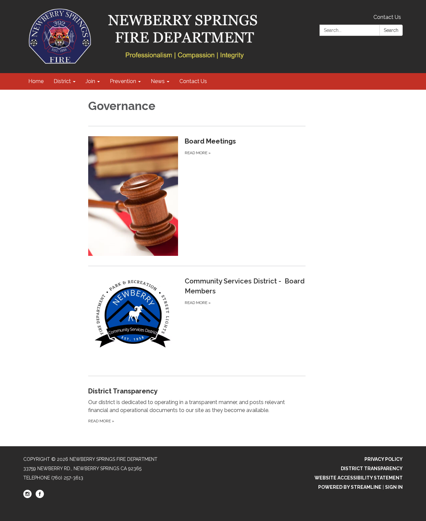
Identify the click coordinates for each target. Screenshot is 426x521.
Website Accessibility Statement (359, 477)
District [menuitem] (62, 81)
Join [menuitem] (90, 81)
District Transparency (372, 468)
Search (391, 30)
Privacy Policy (383, 459)
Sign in (394, 487)
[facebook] (40, 496)
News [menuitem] (158, 81)
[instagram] (27, 496)
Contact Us (387, 17)
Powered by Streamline (349, 487)
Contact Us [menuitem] (193, 81)
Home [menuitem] (36, 81)
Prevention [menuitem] (123, 81)
